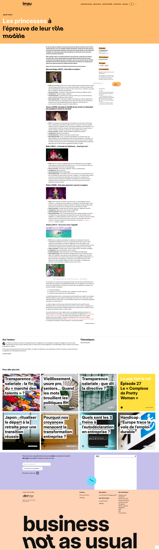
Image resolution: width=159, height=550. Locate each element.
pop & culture (8, 15)
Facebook (107, 65)
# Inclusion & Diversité (103, 59)
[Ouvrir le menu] (136, 4)
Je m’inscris (116, 84)
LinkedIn (102, 65)
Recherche (131, 3)
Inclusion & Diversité (85, 342)
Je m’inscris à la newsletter (32, 468)
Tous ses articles (6, 353)
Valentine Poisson (104, 50)
